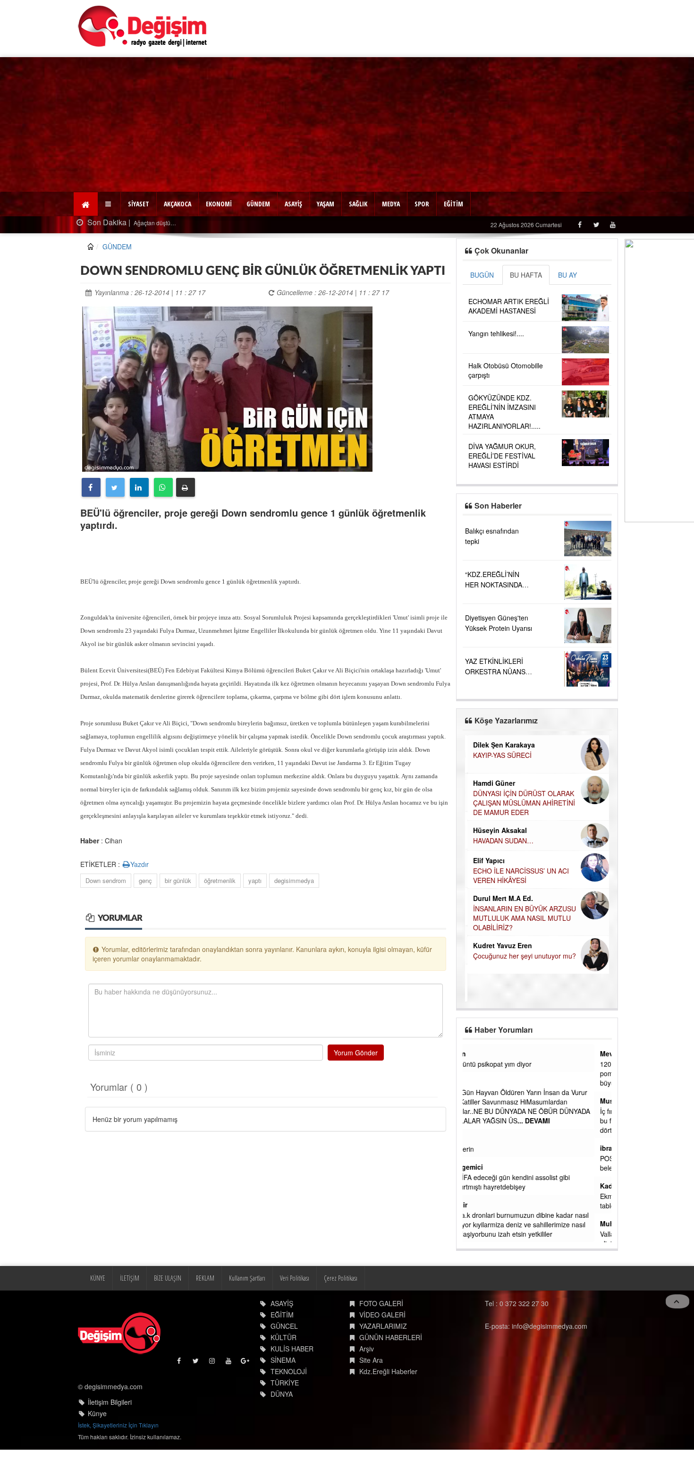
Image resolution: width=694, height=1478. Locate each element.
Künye (97, 1413)
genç (145, 880)
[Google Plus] (245, 1363)
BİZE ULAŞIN (167, 1278)
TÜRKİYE (285, 1382)
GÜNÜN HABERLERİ (390, 1337)
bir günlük (178, 880)
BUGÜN (482, 275)
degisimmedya (294, 880)
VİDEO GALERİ (382, 1314)
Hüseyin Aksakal (498, 830)
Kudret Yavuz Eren (500, 945)
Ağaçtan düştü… (150, 223)
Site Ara (371, 1360)
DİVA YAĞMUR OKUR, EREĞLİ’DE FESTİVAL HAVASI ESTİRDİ (502, 456)
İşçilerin (479, 1149)
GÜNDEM (258, 203)
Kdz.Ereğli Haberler (388, 1371)
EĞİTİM (453, 203)
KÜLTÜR (283, 1337)
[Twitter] (596, 224)
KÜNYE (97, 1278)
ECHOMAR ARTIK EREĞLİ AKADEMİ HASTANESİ (508, 306)
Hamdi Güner (492, 783)
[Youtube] (612, 224)
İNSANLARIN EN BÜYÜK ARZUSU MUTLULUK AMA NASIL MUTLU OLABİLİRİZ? (522, 918)
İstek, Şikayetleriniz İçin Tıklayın (118, 1425)
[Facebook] (579, 224)
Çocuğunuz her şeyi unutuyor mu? (522, 955)
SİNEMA (283, 1360)
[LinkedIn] (139, 487)
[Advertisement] (347, 123)
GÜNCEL (284, 1326)
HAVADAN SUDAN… (501, 840)
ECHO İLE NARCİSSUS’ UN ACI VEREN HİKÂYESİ (519, 875)
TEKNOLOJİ (289, 1371)
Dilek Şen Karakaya (502, 744)
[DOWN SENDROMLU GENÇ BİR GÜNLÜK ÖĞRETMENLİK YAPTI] (227, 387)
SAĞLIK (358, 203)
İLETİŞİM (129, 1278)
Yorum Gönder (356, 1052)
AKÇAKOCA (177, 203)
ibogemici (484, 1167)
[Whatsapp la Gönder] (163, 487)
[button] (109, 204)
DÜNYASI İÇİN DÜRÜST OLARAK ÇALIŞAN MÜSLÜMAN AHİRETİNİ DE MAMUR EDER (522, 803)
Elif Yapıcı (486, 860)
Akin (475, 1053)
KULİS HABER (292, 1348)
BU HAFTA (526, 275)
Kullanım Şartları (247, 1278)
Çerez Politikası (340, 1278)
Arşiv (366, 1348)
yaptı (255, 880)
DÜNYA (282, 1394)
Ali (472, 1082)
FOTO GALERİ (381, 1303)
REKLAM (205, 1278)
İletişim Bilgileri (110, 1402)
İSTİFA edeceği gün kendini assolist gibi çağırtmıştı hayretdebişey (527, 1181)
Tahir (476, 1204)
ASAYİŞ (293, 203)
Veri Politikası (294, 1278)
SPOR (422, 203)
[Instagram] (212, 1363)
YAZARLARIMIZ (383, 1326)
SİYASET (138, 203)
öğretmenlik (220, 880)
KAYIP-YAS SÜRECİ (500, 755)
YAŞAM (325, 203)
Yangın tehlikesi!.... (496, 333)
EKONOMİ (219, 203)
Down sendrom (105, 880)
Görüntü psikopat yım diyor (508, 1064)
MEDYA (391, 203)
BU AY (567, 275)
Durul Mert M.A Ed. (501, 898)
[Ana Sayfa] (143, 26)
